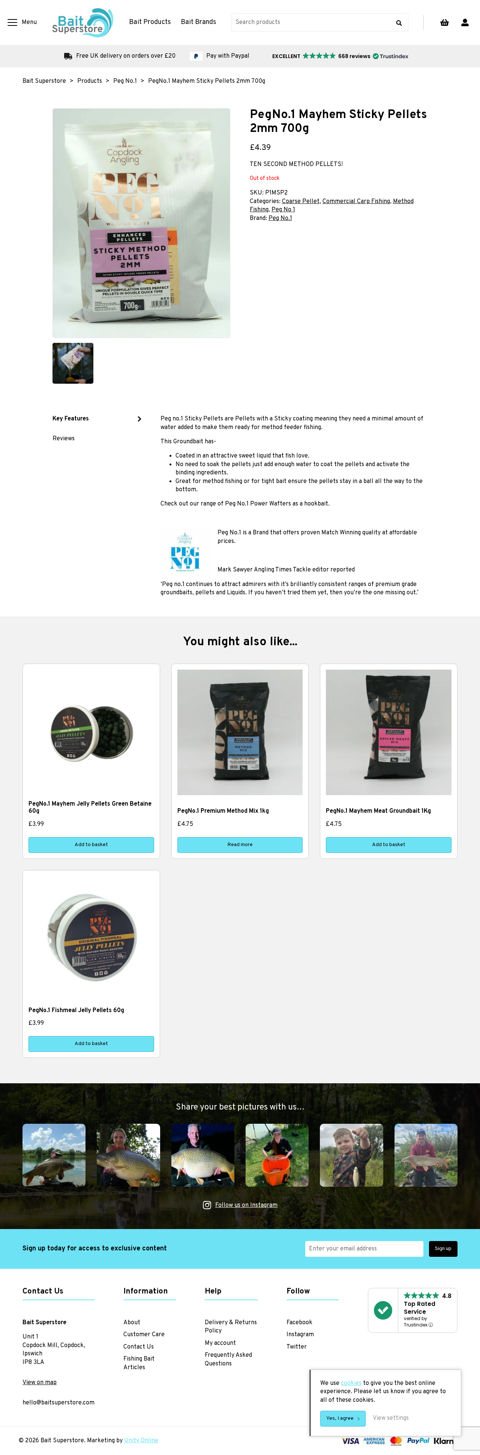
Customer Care (144, 1334)
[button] (340, 56)
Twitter (296, 1347)
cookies (351, 1383)
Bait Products (150, 22)
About (131, 1322)
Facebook (299, 1322)
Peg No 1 (283, 210)
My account (465, 22)
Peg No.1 (280, 218)
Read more (240, 845)
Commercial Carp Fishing (356, 201)
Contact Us (138, 1347)
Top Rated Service (419, 1308)
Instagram (300, 1334)
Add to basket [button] (91, 845)
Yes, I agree (340, 1418)
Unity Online (141, 1441)
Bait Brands (198, 22)
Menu (29, 22)
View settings (391, 1418)
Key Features (70, 419)
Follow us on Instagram (246, 1205)
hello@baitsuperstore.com (58, 1403)
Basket (444, 22)
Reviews (63, 439)
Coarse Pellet (301, 201)
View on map (39, 1382)
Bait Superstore (83, 22)
